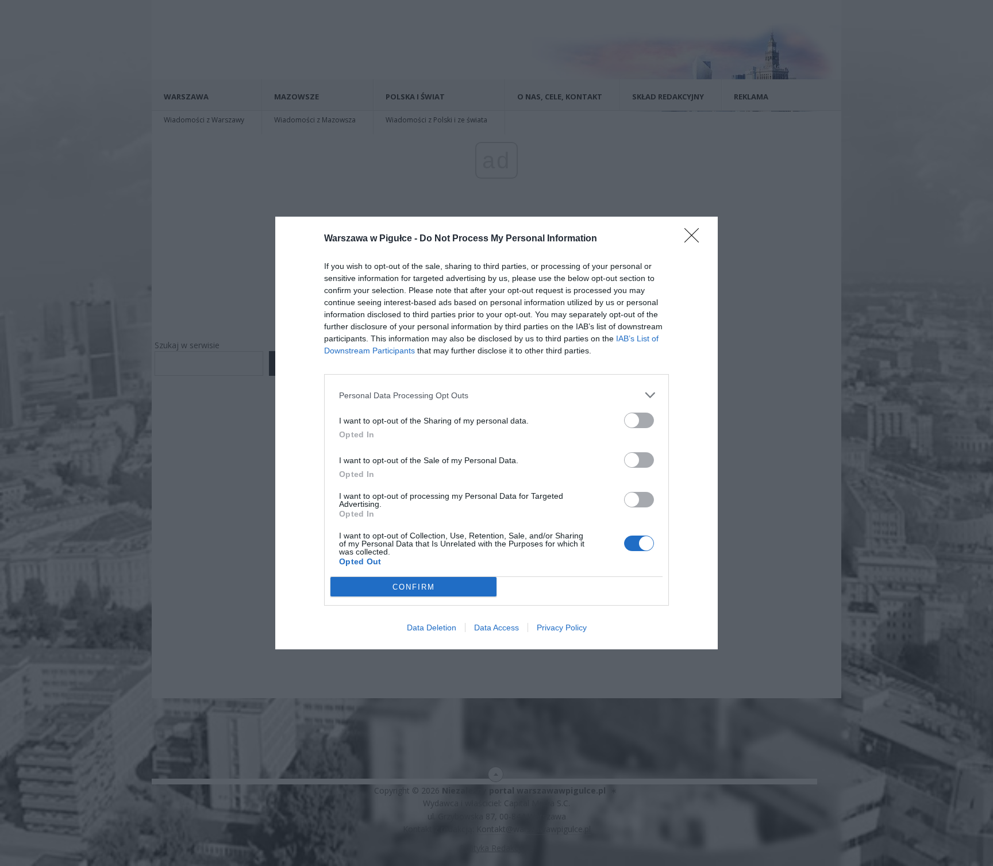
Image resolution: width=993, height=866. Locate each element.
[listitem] (496, 395)
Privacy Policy (562, 627)
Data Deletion (431, 627)
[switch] (639, 420)
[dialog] (496, 433)
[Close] (695, 239)
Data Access (496, 627)
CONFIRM (413, 587)
